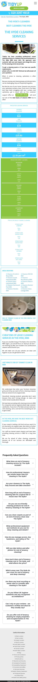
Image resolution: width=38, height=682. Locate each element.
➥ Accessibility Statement (19, 665)
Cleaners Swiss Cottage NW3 (26, 290)
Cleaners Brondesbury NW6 (26, 279)
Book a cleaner (19, 8)
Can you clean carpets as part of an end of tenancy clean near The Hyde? (18, 517)
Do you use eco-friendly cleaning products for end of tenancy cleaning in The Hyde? (18, 506)
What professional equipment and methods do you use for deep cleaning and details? (18, 528)
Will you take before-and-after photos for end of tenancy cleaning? (18, 550)
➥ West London (19, 636)
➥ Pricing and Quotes (19, 673)
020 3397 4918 (20, 13)
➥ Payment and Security (19, 661)
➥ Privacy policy (18, 657)
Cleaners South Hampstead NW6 (11, 279)
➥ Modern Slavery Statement (19, 671)
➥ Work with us (19, 659)
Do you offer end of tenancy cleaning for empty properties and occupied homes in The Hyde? (18, 618)
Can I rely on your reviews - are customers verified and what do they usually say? (17, 606)
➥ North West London (19, 650)
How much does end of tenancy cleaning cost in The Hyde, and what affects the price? (17, 561)
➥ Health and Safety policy (19, 677)
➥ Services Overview (19, 669)
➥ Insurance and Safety (19, 667)
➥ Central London (19, 648)
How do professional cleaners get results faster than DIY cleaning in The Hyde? (18, 474)
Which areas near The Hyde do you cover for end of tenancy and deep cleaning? (18, 572)
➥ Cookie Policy (19, 675)
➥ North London (19, 642)
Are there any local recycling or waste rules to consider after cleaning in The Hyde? (18, 583)
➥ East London (19, 638)
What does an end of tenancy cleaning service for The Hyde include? (18, 463)
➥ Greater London (19, 640)
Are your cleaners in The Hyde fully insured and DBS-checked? (18, 484)
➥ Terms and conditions (19, 655)
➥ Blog (19, 653)
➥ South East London (19, 646)
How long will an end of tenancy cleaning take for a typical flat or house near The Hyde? (18, 495)
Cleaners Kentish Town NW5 (27, 286)
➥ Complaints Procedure (19, 663)
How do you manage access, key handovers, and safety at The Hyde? (18, 539)
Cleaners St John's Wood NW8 (12, 275)
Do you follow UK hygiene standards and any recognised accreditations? (18, 594)
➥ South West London (19, 644)
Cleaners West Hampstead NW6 (11, 282)
